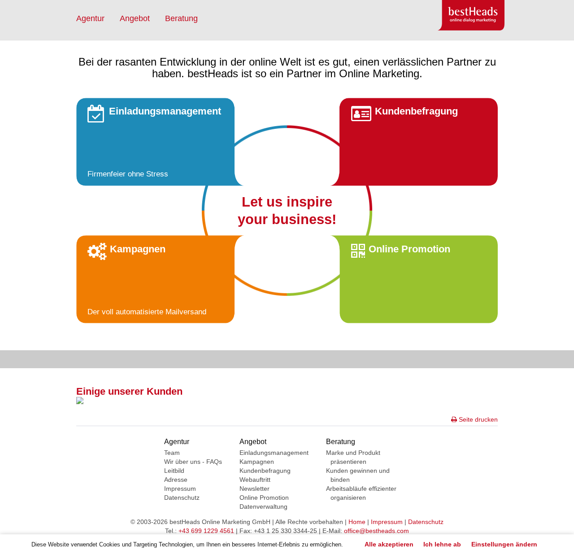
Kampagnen (256, 461)
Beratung (181, 18)
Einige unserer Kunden (129, 391)
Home (356, 521)
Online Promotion (264, 497)
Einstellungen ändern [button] (504, 544)
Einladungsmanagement (274, 452)
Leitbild (174, 470)
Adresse (175, 479)
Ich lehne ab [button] (442, 544)
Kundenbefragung (265, 470)
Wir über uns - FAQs (193, 461)
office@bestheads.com (376, 530)
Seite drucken (477, 419)
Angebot (135, 18)
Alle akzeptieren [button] (389, 544)
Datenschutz (182, 497)
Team (172, 452)
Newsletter (254, 488)
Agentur (90, 18)
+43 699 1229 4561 (206, 530)
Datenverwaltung (263, 506)
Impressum (180, 488)
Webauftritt (254, 479)
